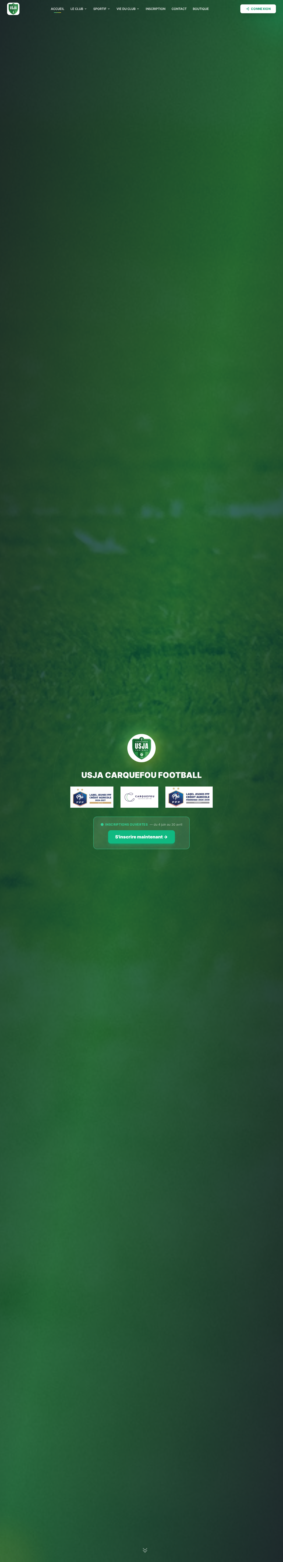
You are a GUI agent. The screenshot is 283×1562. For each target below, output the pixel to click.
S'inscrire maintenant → (141, 837)
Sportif (99, 9)
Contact (179, 9)
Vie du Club (126, 9)
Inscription (155, 9)
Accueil (57, 9)
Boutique (201, 9)
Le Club (77, 9)
